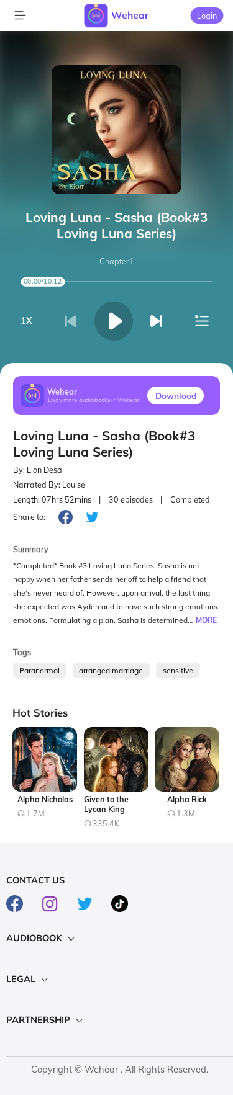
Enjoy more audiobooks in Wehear (94, 400)
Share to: (29, 517)
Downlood (175, 395)
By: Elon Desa (37, 470)
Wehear (129, 15)
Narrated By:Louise (49, 484)
